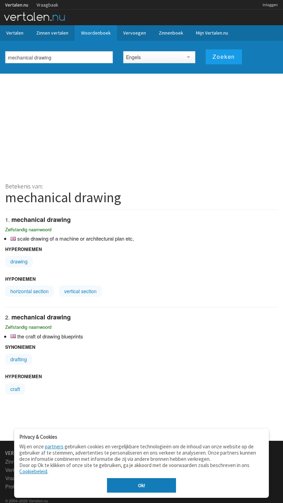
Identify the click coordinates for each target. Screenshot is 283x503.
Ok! (141, 485)
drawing (19, 261)
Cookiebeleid (33, 471)
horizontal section (29, 291)
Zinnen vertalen (52, 33)
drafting (18, 359)
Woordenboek (96, 33)
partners (54, 446)
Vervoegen (134, 33)
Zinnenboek (171, 33)
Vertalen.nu (16, 5)
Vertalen (14, 33)
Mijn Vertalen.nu (212, 33)
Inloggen (270, 4)
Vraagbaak (47, 5)
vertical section (80, 291)
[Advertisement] (141, 125)
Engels (133, 57)
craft (15, 388)
